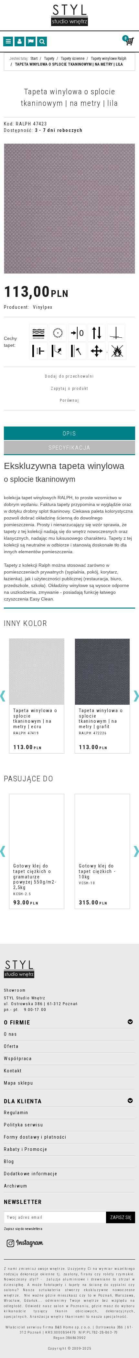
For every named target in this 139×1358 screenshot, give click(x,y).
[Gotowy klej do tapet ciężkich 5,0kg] (102, 827)
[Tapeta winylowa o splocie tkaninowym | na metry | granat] (102, 672)
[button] (69, 433)
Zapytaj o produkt (69, 388)
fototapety (53, 1285)
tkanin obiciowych (76, 1311)
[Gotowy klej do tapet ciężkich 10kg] (36, 827)
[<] (2, 696)
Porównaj (69, 400)
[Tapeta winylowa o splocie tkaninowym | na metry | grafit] (36, 672)
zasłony (70, 1274)
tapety (74, 1285)
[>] (136, 696)
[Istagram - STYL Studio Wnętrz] (25, 1243)
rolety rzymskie (118, 1274)
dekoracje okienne (37, 1274)
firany (87, 1274)
